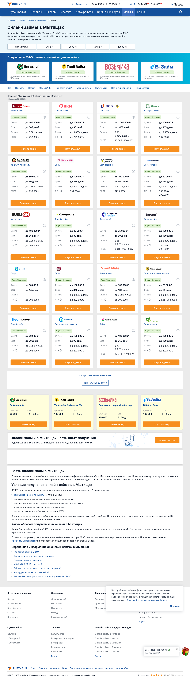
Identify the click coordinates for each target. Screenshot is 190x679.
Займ (57, 164)
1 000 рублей (13, 638)
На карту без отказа (148, 612)
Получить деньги (28, 148)
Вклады (51, 12)
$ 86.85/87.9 (98, 4)
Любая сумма (21, 46)
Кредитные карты (108, 12)
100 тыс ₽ (122, 46)
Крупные (11, 633)
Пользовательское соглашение (86, 668)
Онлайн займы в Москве (107, 638)
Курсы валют (18, 12)
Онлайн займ (61, 219)
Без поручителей (64, 87)
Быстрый (99, 599)
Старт (13, 273)
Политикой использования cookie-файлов (146, 600)
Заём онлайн (150, 164)
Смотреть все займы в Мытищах (95, 375)
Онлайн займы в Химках (107, 651)
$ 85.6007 (142, 4)
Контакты (55, 668)
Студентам (12, 617)
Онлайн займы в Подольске (108, 647)
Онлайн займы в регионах (107, 633)
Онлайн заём (61, 110)
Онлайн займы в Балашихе (108, 642)
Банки (141, 12)
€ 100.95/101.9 (113, 4)
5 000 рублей (13, 642)
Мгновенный (101, 608)
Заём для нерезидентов (66, 324)
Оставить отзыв (167, 440)
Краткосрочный (59, 617)
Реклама (43, 668)
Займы (128, 12)
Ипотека (66, 12)
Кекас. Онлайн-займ (20, 164)
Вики (65, 668)
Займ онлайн (17, 110)
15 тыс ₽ (49, 46)
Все (9, 87)
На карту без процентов (150, 617)
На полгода (56, 608)
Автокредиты (84, 12)
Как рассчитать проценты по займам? (34, 555)
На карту (19, 87)
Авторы (109, 668)
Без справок (57, 642)
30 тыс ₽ (73, 46)
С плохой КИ (45, 87)
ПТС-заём (104, 110)
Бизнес (10, 599)
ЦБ (134, 4)
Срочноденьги (107, 164)
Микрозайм (16, 219)
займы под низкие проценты (29, 494)
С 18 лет (11, 612)
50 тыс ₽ (98, 46)
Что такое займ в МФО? (26, 551)
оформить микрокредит (24, 540)
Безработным (14, 608)
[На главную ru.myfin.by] (17, 668)
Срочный (99, 603)
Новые (31, 87)
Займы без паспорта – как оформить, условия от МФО (42, 576)
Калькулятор (57, 633)
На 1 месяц (56, 603)
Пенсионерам (142, 87)
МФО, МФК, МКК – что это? (28, 564)
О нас (33, 668)
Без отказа (56, 651)
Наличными (101, 87)
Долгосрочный (58, 599)
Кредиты (36, 12)
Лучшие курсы (82, 4)
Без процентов (83, 87)
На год (54, 612)
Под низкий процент (121, 87)
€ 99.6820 (155, 4)
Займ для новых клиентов (157, 273)
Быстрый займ (151, 110)
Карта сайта (122, 668)
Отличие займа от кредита (28, 559)
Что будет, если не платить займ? (31, 572)
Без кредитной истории (62, 638)
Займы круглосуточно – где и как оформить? (37, 568)
